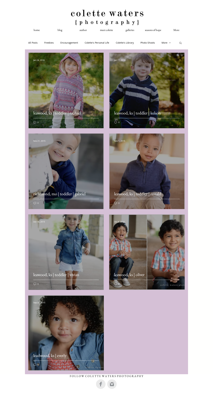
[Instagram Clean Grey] (112, 384)
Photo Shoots (147, 42)
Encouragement (69, 42)
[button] (180, 43)
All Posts (33, 42)
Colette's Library (125, 42)
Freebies (49, 42)
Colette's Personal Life (97, 42)
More (164, 42)
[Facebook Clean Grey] (101, 384)
